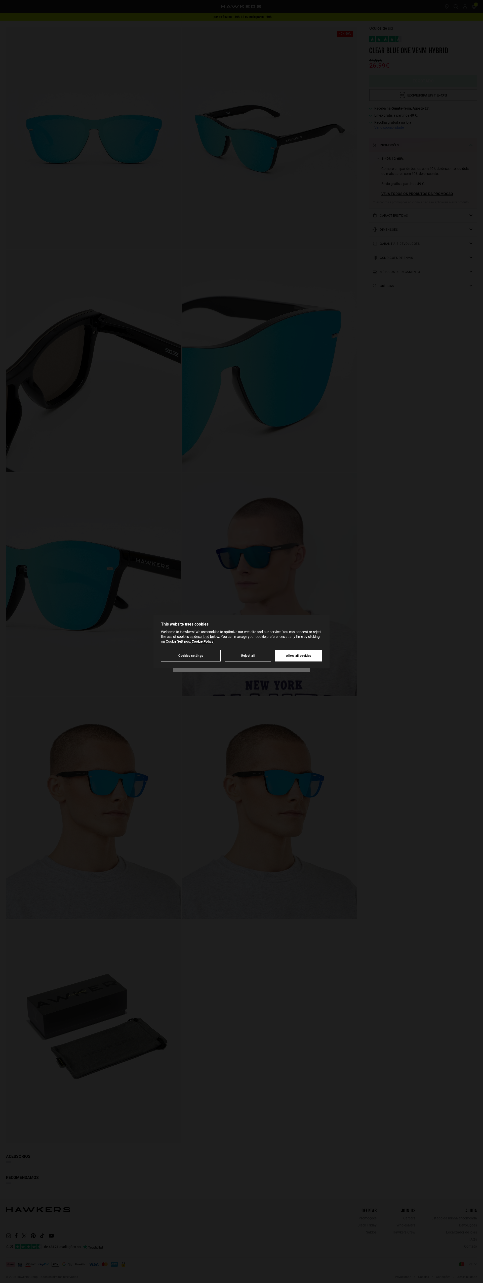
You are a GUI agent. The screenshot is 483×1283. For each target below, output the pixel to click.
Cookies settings (190, 655)
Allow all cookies (298, 655)
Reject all (248, 655)
